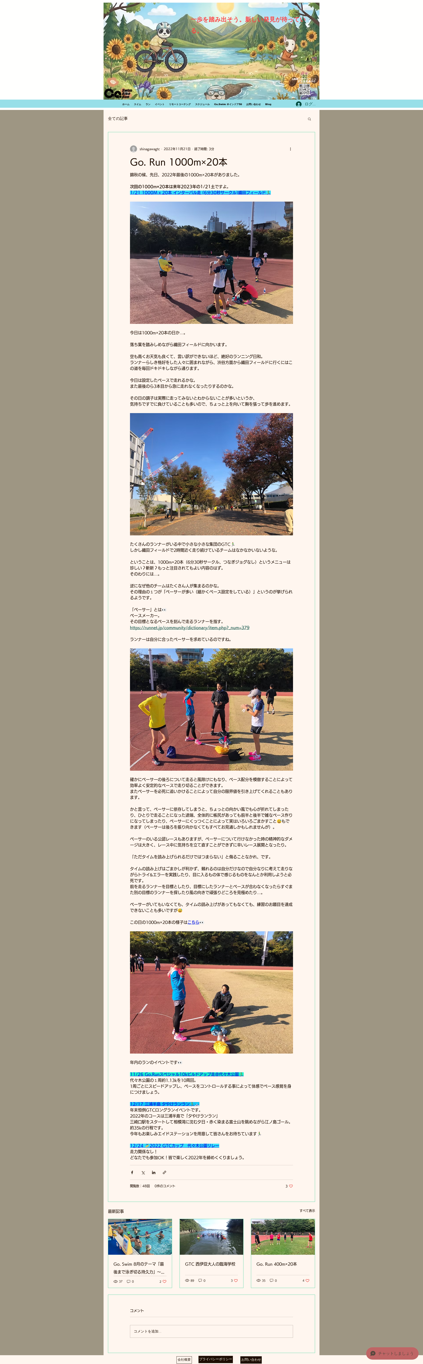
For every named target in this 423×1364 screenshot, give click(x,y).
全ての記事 (118, 119)
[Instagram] (314, 59)
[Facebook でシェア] (132, 1172)
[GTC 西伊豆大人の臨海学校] (211, 1237)
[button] (309, 119)
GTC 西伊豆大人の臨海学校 (210, 1264)
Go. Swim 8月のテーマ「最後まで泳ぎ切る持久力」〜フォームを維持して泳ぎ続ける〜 (139, 1269)
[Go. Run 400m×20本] (283, 1237)
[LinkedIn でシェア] (154, 1172)
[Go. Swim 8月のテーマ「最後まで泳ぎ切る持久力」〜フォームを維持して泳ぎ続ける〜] (140, 1237)
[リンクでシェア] (164, 1172)
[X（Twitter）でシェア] (143, 1172)
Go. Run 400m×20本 (276, 1264)
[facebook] (308, 59)
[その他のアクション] (290, 149)
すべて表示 (307, 1210)
